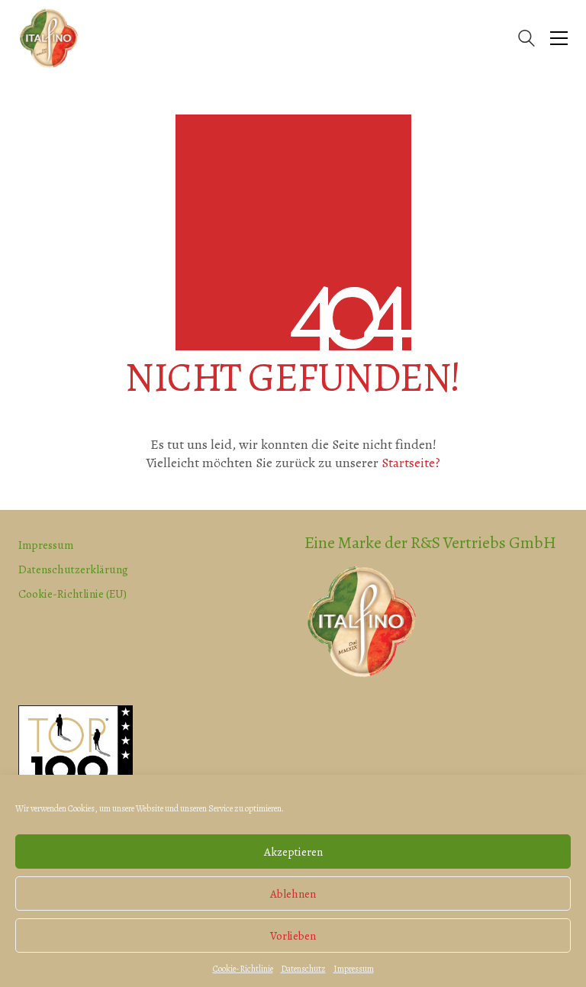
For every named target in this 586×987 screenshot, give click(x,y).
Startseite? (411, 462)
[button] (559, 38)
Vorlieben (293, 935)
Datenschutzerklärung (73, 569)
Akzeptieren (293, 852)
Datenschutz (303, 969)
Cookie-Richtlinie (243, 969)
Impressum (353, 969)
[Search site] (526, 40)
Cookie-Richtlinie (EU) (72, 594)
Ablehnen (293, 894)
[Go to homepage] (48, 38)
